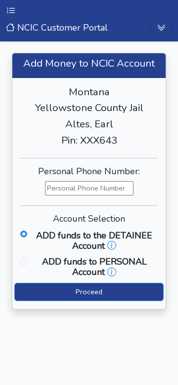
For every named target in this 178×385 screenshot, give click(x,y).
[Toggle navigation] (161, 28)
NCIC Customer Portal (61, 28)
